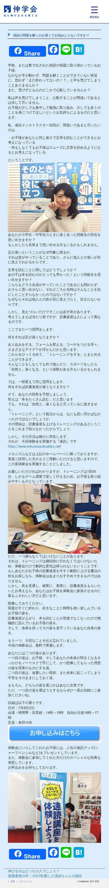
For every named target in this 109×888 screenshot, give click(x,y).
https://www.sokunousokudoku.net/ (34, 446)
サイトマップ (26, 881)
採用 (13, 881)
